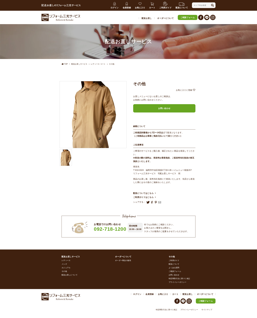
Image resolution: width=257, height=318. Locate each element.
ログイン (137, 294)
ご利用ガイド (174, 260)
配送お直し (147, 18)
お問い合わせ (164, 108)
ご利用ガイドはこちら (143, 197)
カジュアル (66, 268)
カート (175, 294)
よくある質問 (174, 268)
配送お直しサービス (79, 64)
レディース (66, 260)
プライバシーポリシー (177, 282)
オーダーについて (165, 18)
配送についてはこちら (143, 193)
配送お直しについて (70, 275)
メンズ (64, 264)
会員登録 (149, 294)
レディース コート (98, 64)
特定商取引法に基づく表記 (179, 279)
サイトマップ (206, 310)
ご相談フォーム (187, 17)
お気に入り (163, 294)
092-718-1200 (110, 229)
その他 (111, 64)
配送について (174, 264)
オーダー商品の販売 (123, 260)
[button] (212, 5)
